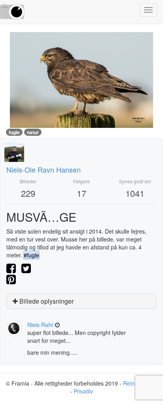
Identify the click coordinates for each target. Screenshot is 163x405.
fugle (14, 132)
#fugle (31, 255)
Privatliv (83, 391)
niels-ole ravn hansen (43, 169)
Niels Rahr (40, 325)
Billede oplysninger (46, 301)
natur (33, 132)
